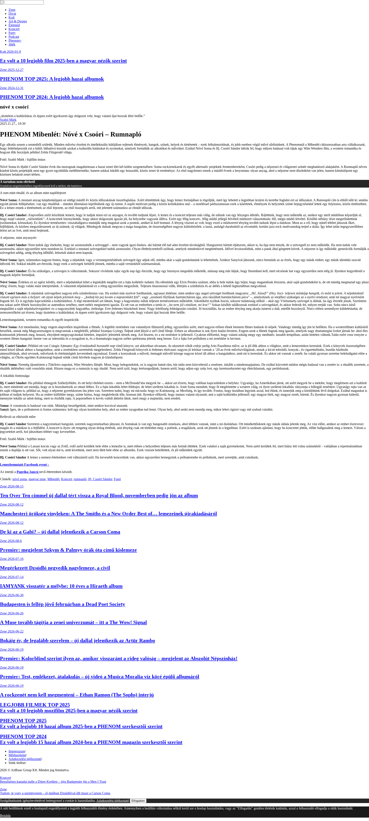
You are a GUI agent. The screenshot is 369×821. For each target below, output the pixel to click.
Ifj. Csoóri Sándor (100, 479)
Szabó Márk (8, 120)
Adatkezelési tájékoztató (25, 759)
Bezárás (5, 815)
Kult (12, 17)
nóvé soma (19, 479)
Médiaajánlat (17, 755)
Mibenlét (53, 479)
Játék (12, 44)
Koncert (14, 29)
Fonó (117, 479)
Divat (12, 13)
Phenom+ (15, 40)
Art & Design (18, 21)
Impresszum (17, 751)
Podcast (14, 36)
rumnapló (80, 479)
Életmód (14, 25)
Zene (12, 10)
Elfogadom (138, 800)
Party (12, 33)
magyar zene (37, 479)
